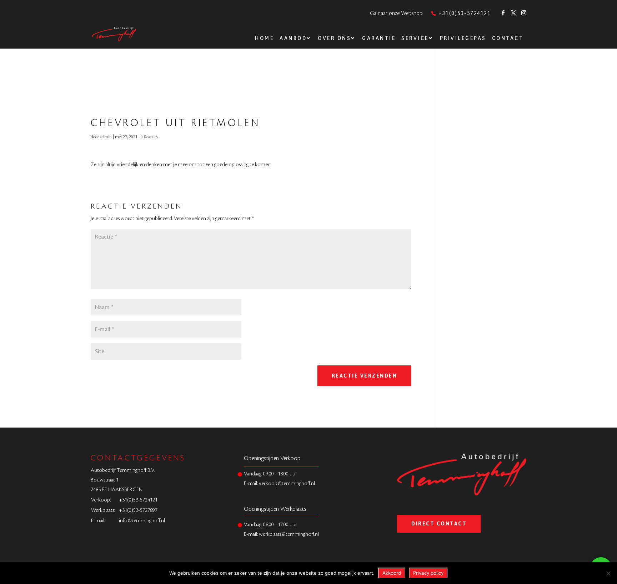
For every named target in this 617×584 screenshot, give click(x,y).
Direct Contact (439, 523)
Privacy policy (428, 573)
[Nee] (608, 573)
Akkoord (391, 573)
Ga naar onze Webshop (396, 13)
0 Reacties (149, 136)
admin (106, 136)
